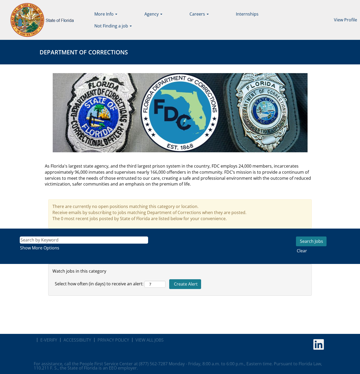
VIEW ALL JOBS (149, 340)
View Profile (345, 20)
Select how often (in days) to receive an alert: (99, 284)
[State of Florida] (38, 20)
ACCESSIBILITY (77, 340)
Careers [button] (197, 14)
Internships (247, 14)
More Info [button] (104, 14)
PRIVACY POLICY (113, 340)
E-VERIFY (48, 340)
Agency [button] (152, 14)
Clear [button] (302, 251)
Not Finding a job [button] (111, 26)
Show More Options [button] (39, 248)
